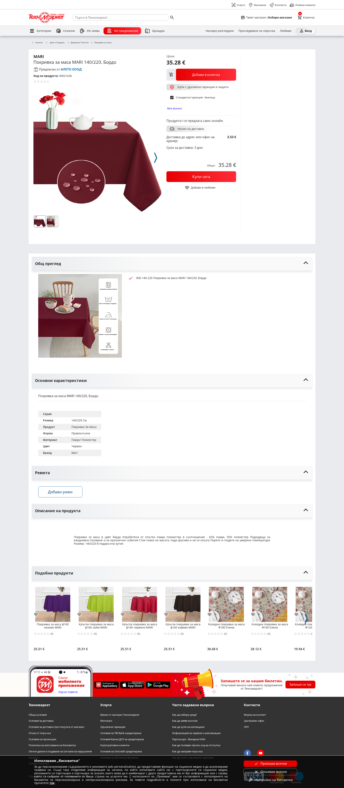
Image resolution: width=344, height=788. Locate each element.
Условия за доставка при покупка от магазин (56, 726)
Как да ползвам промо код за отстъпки (196, 745)
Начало (39, 42)
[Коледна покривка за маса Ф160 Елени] (269, 603)
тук (52, 783)
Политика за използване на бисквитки (52, 745)
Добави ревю (60, 491)
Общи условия (38, 714)
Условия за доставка (41, 720)
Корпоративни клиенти (114, 745)
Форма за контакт (255, 714)
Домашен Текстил (80, 42)
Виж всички (174, 108)
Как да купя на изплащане (188, 726)
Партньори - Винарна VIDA (188, 739)
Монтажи (106, 720)
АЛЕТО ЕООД (71, 69)
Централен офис (254, 720)
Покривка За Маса (84, 427)
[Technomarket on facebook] (247, 753)
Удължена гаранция (112, 726)
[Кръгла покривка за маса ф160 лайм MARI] (96, 603)
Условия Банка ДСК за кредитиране (122, 739)
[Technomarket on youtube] (260, 753)
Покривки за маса (103, 42)
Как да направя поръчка (187, 751)
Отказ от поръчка (40, 733)
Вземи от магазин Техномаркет (119, 714)
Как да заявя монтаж (185, 720)
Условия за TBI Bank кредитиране (120, 733)
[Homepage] (46, 17)
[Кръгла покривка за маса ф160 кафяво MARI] (183, 603)
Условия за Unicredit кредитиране (121, 751)
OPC (246, 726)
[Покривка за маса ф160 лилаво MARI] (52, 603)
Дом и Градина (57, 42)
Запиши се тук (300, 684)
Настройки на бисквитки (274, 780)
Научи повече (68, 692)
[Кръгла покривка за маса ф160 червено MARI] (139, 603)
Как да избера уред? (184, 714)
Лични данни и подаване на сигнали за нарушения (60, 751)
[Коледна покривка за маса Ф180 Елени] (226, 603)
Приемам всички (273, 763)
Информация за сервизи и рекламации (196, 733)
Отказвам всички (273, 771)
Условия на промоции (42, 739)
